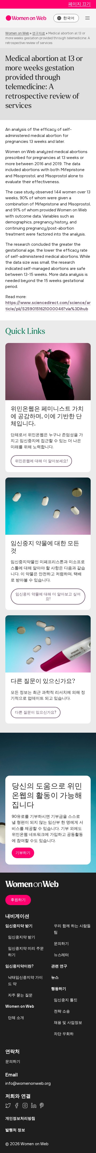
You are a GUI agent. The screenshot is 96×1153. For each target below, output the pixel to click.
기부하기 (22, 852)
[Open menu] (87, 18)
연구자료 (38, 33)
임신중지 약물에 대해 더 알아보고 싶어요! (48, 596)
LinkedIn (34, 1105)
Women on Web (17, 33)
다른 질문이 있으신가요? (35, 712)
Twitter (8, 1105)
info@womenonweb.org (28, 1083)
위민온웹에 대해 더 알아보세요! (41, 460)
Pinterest (42, 1105)
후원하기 (18, 899)
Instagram (25, 1105)
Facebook (16, 1105)
